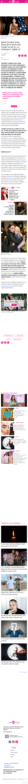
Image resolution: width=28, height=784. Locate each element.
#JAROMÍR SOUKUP (17, 339)
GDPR (12, 756)
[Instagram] (13, 742)
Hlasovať (14, 106)
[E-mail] (22, 56)
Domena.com (22, 779)
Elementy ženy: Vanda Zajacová (9, 393)
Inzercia (12, 750)
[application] (14, 400)
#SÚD (8, 339)
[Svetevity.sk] (14, 1)
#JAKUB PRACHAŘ (20, 335)
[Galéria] (14, 25)
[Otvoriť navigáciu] (1, 1)
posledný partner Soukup (7, 286)
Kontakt (12, 754)
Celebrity (3, 55)
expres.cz (10, 178)
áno (5, 101)
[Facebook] (19, 56)
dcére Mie (19, 118)
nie (5, 103)
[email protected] (9, 767)
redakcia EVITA (5, 59)
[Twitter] (25, 56)
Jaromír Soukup (21, 160)
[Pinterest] (16, 742)
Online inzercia (14, 752)
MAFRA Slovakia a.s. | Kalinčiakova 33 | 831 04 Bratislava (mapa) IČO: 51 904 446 (13, 771)
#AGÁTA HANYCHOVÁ (9, 335)
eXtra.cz (10, 138)
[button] (26, 1)
